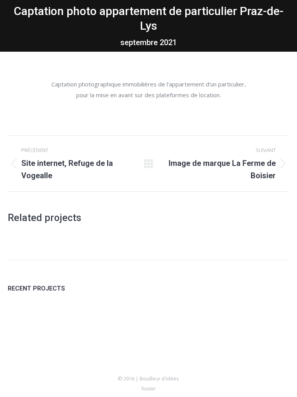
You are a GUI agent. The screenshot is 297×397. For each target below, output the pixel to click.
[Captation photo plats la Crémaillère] (112, 316)
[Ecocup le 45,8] (82, 316)
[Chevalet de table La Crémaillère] (142, 316)
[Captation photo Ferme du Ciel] (23, 316)
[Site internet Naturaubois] (171, 316)
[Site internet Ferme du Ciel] (52, 316)
